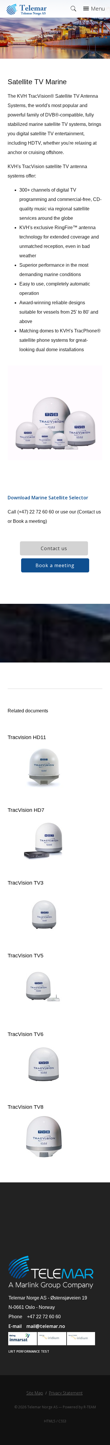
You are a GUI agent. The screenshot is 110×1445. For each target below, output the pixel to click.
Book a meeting (55, 565)
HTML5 (49, 1421)
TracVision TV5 (25, 956)
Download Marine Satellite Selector (48, 497)
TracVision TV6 (25, 1034)
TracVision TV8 (25, 1107)
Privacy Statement (66, 1393)
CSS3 (62, 1421)
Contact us (54, 548)
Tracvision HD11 (27, 737)
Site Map (34, 1393)
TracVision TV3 (25, 883)
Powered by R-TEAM (79, 1407)
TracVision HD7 (26, 810)
